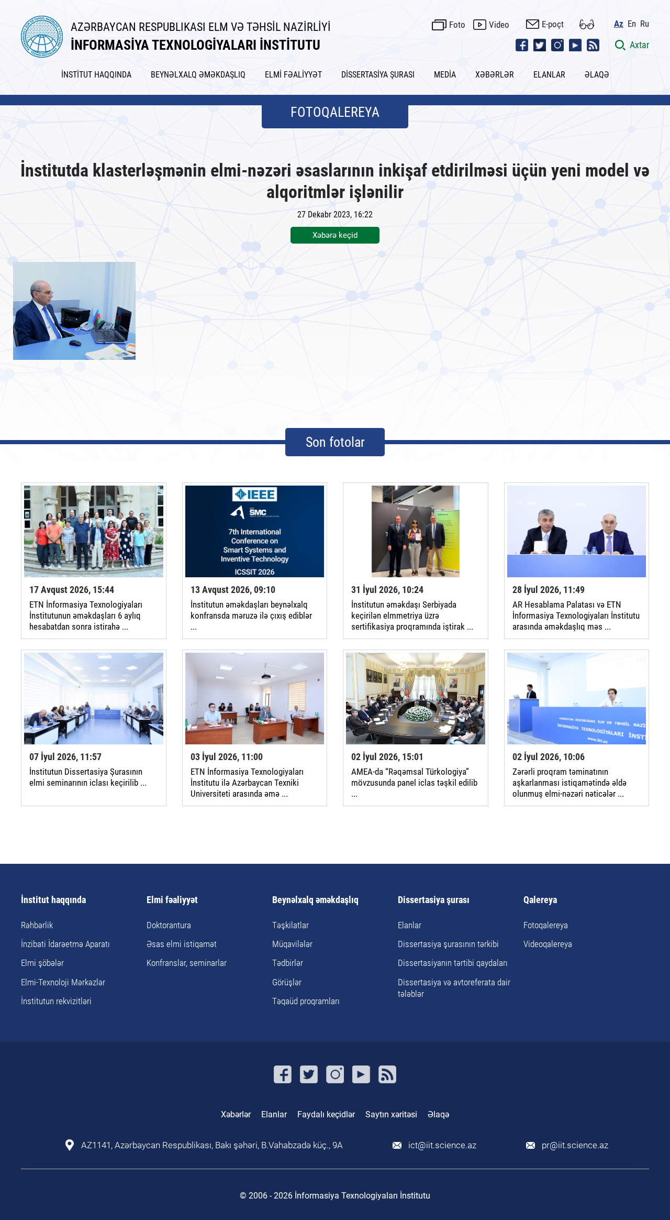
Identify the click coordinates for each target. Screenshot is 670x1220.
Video (499, 24)
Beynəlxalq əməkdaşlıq (315, 900)
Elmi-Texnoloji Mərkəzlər (63, 982)
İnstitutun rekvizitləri (56, 1001)
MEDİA (445, 75)
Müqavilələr (292, 944)
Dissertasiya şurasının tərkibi (448, 944)
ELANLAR (549, 75)
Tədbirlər (287, 963)
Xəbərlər (236, 1114)
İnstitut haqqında (53, 900)
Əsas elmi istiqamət (182, 944)
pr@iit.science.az (575, 1145)
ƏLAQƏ (597, 75)
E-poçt (553, 24)
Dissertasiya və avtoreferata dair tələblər (454, 988)
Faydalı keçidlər (326, 1114)
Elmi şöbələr (42, 963)
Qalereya (540, 900)
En (632, 23)
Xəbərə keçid (335, 235)
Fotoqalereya (545, 925)
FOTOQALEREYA (335, 112)
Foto (457, 24)
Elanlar (409, 925)
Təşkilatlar (290, 925)
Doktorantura (169, 925)
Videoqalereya (547, 944)
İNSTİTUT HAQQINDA (96, 75)
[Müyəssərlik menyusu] (586, 24)
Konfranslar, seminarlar (187, 963)
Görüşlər (287, 982)
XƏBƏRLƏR (494, 75)
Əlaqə (438, 1114)
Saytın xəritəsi (391, 1114)
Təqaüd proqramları (306, 1001)
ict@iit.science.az (442, 1145)
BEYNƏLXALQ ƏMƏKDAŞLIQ (198, 75)
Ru (644, 23)
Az (618, 23)
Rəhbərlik (37, 925)
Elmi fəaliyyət (172, 900)
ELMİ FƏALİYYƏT (293, 75)
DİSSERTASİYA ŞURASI (378, 75)
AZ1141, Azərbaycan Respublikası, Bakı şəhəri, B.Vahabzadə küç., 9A (212, 1145)
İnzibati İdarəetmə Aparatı (65, 944)
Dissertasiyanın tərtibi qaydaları (453, 963)
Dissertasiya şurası (434, 900)
